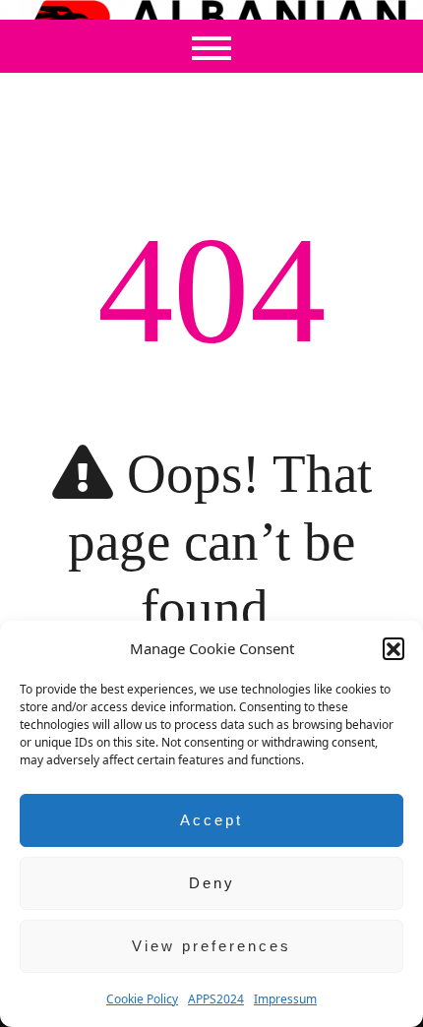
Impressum (285, 999)
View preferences (211, 945)
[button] (393, 648)
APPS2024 (216, 999)
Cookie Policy (142, 999)
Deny (212, 883)
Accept (211, 820)
